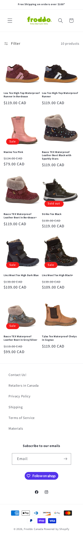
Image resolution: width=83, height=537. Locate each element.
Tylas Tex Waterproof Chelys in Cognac (59, 338)
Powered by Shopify (57, 529)
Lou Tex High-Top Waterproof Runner (60, 94)
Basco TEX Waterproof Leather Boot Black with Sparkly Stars (57, 155)
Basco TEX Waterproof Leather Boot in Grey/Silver (20, 338)
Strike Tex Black (52, 214)
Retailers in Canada (24, 385)
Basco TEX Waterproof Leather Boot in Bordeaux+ (20, 215)
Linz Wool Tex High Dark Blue (21, 275)
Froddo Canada (33, 529)
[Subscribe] (65, 459)
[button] (9, 20)
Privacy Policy (20, 396)
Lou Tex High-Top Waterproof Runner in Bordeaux (22, 94)
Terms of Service (22, 418)
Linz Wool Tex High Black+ (57, 275)
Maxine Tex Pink (13, 152)
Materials (16, 428)
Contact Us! (18, 375)
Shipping (16, 407)
